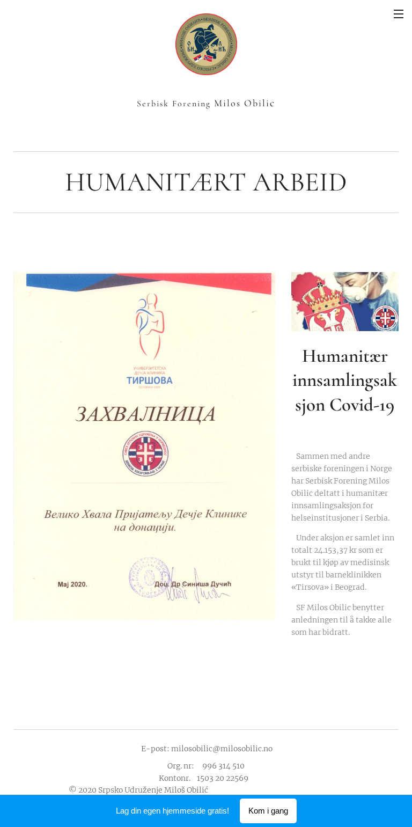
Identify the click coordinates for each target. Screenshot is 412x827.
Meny (398, 13)
